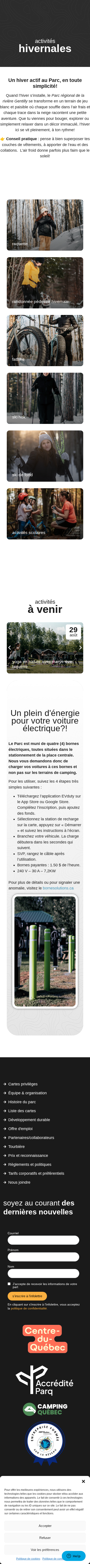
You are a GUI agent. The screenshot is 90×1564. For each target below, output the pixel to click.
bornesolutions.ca (58, 888)
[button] (83, 1481)
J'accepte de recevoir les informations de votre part (45, 1285)
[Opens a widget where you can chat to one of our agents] (74, 1556)
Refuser (45, 1538)
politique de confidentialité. (29, 1308)
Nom (11, 1266)
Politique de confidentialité (58, 1558)
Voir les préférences (45, 1550)
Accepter (45, 1526)
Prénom (13, 1250)
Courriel (13, 1233)
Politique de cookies (28, 1558)
